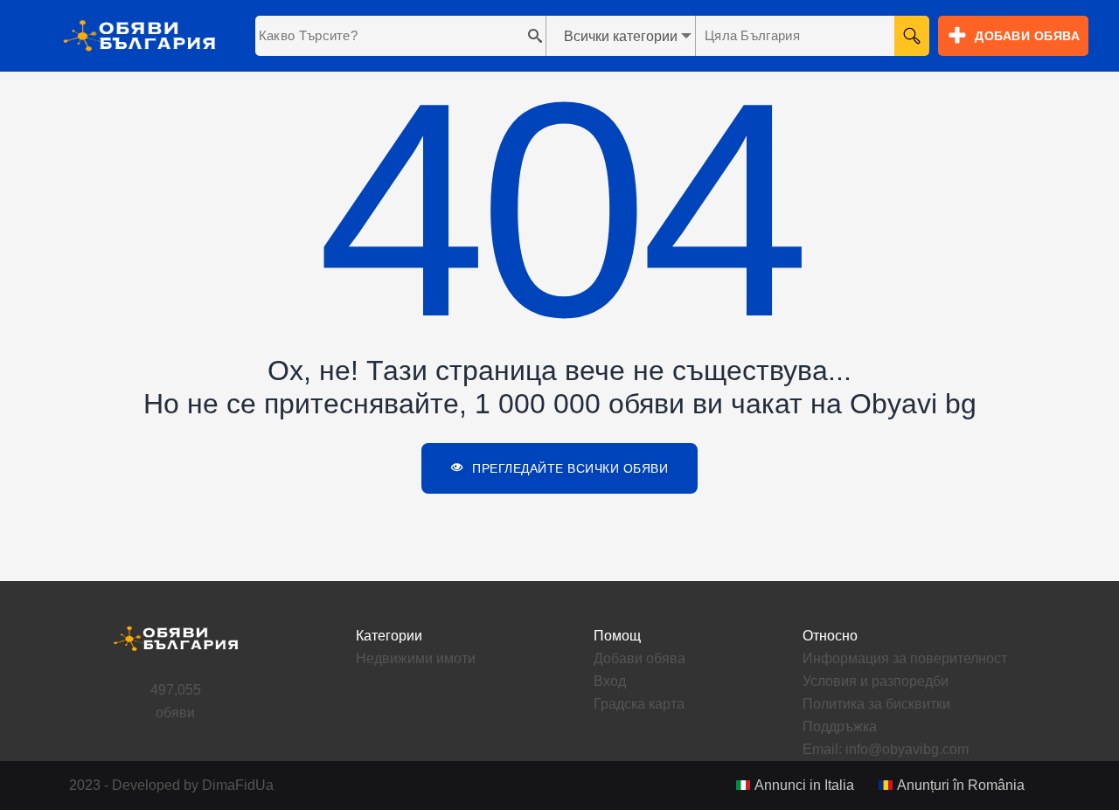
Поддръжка (840, 726)
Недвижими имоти (416, 658)
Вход (610, 681)
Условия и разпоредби (876, 681)
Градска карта (639, 703)
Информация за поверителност (905, 658)
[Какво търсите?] (530, 36)
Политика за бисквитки (876, 703)
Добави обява (639, 658)
